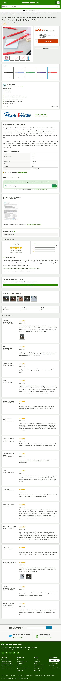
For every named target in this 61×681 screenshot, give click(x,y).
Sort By (4, 307)
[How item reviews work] (21, 252)
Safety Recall (20, 670)
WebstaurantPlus (5, 659)
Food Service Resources (23, 666)
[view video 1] (6, 298)
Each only (37, 27)
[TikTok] (14, 653)
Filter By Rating (44, 307)
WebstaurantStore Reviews (23, 668)
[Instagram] (2, 653)
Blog (18, 659)
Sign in (55, 35)
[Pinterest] (18, 653)
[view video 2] (13, 298)
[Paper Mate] (17, 115)
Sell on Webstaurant (38, 668)
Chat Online (53, 665)
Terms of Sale (4, 675)
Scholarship (37, 666)
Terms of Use (37, 189)
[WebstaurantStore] (20, 644)
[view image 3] (20, 298)
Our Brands (37, 661)
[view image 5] (34, 298)
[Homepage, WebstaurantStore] (30, 2)
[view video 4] (27, 298)
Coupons (19, 665)
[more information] (22, 86)
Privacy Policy (44, 189)
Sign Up (49, 628)
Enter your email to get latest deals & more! (16, 627)
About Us (36, 659)
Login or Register (31, 285)
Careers (36, 663)
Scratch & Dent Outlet (22, 661)
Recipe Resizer (4, 666)
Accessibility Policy (28, 675)
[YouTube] (6, 653)
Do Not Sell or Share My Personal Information (44, 675)
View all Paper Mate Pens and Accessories (41, 115)
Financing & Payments (39, 665)
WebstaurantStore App (6, 663)
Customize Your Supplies (7, 665)
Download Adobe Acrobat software (34, 224)
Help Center (54, 660)
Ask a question (19, 24)
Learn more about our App (46, 637)
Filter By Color (25, 307)
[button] (6, 58)
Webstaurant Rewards (6, 661)
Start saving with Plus (18, 637)
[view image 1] (22, 577)
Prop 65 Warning (22, 172)
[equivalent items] (14, 231)
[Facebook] (10, 653)
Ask (54, 186)
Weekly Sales (20, 663)
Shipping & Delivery (55, 667)
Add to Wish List (46, 48)
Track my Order (54, 663)
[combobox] (30, 6)
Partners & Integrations (6, 668)
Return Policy (37, 670)
